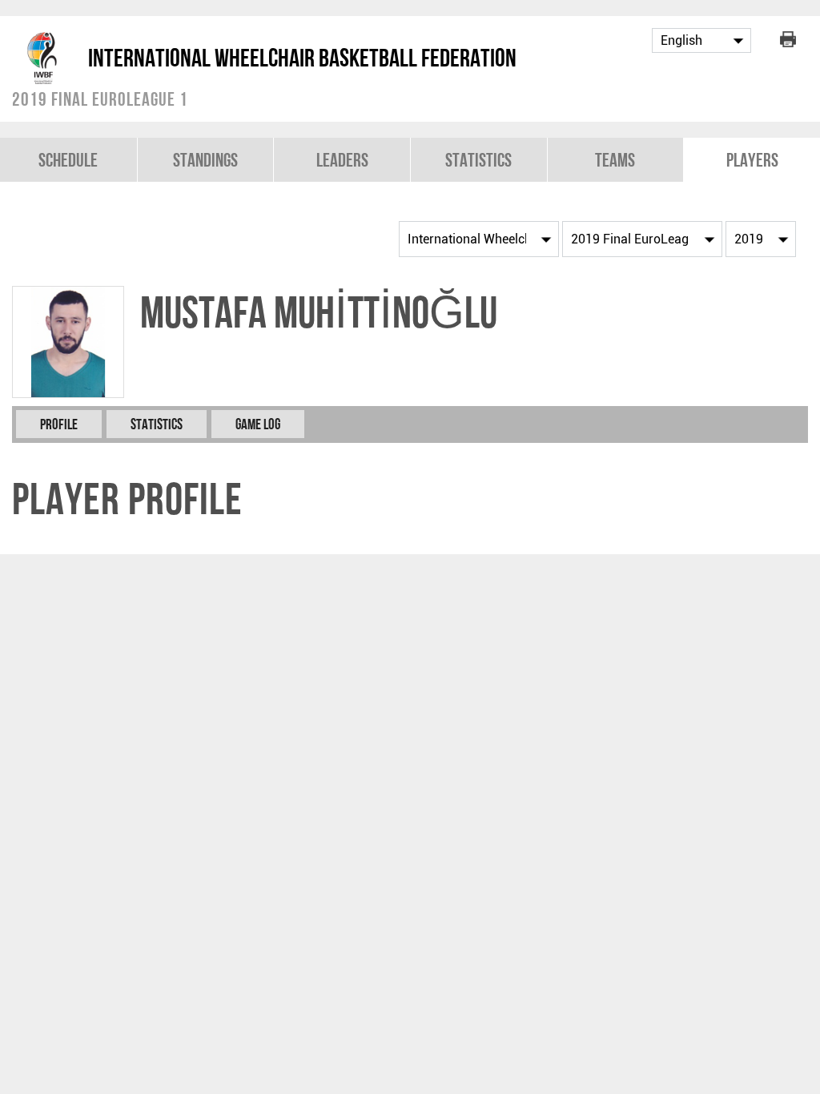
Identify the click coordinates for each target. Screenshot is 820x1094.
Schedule (68, 160)
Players (752, 160)
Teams (615, 160)
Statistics (478, 160)
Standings (205, 160)
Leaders (342, 160)
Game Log (257, 424)
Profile (59, 424)
